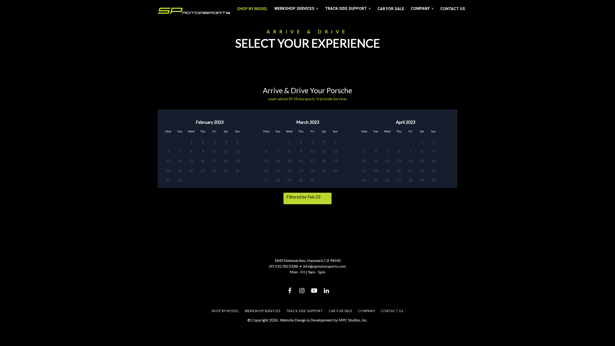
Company (420, 8)
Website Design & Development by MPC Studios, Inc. (324, 320)
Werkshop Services (263, 311)
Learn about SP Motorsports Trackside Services (307, 98)
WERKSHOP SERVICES (294, 8)
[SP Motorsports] (194, 11)
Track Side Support (304, 311)
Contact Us (452, 8)
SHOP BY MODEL (252, 8)
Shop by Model (225, 311)
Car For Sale (390, 8)
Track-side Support (346, 8)
